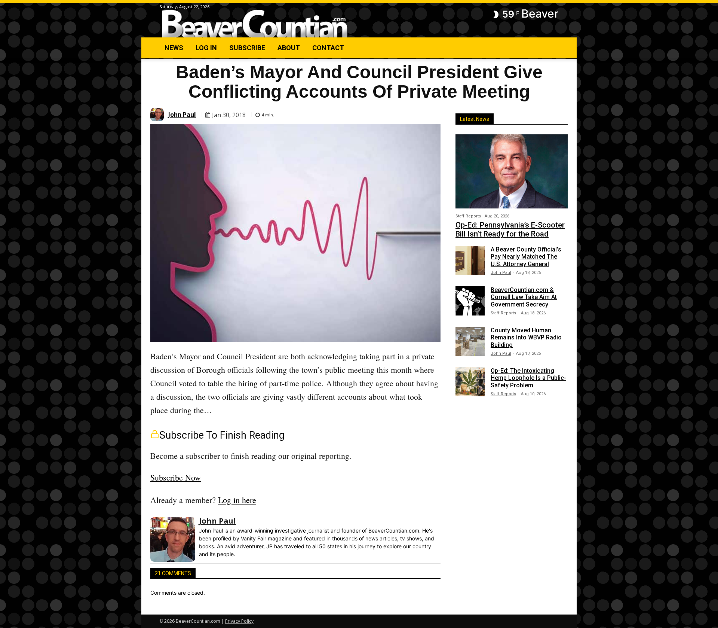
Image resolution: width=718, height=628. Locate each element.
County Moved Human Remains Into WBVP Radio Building (526, 337)
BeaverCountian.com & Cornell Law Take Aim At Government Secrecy (524, 297)
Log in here (237, 499)
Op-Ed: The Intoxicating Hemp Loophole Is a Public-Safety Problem (528, 377)
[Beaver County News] (254, 24)
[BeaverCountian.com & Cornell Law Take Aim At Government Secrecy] (470, 300)
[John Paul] (158, 114)
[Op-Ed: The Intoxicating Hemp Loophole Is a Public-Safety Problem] (470, 381)
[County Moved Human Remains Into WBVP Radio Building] (470, 341)
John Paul (182, 115)
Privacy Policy (239, 621)
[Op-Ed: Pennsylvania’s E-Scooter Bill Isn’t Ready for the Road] (511, 171)
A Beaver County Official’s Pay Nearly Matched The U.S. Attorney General (526, 256)
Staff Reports (468, 216)
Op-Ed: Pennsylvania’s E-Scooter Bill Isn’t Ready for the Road (510, 229)
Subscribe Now (175, 477)
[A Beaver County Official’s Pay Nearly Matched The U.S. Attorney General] (470, 260)
